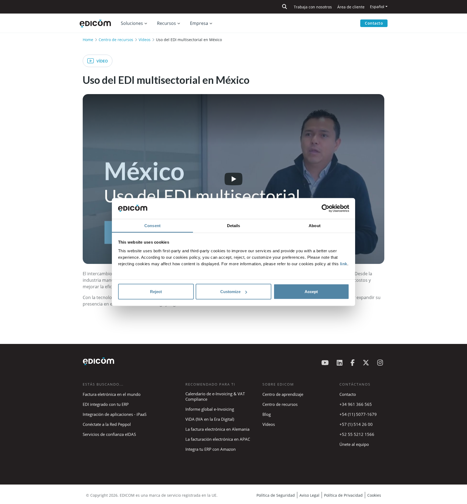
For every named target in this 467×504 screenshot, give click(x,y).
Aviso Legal (309, 495)
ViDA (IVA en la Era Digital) (209, 419)
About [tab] (315, 225)
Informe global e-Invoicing (209, 409)
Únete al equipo (354, 444)
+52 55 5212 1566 (356, 434)
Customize (230, 291)
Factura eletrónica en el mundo (112, 394)
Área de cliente (351, 6)
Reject (156, 291)
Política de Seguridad (275, 495)
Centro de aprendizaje (282, 394)
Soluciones (132, 23)
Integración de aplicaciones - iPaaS (114, 414)
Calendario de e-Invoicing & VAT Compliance (215, 396)
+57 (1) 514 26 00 (356, 424)
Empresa (199, 23)
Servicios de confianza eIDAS (109, 434)
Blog (266, 414)
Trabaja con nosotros (313, 6)
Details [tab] (233, 225)
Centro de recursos (116, 39)
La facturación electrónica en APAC (217, 439)
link (343, 263)
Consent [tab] (152, 225)
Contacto (374, 23)
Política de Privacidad (343, 495)
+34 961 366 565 (355, 404)
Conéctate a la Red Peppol (107, 424)
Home (88, 39)
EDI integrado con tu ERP (106, 404)
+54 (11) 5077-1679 (358, 414)
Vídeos (145, 39)
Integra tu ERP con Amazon (210, 449)
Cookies (374, 495)
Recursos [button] (166, 23)
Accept (311, 291)
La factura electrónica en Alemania (217, 429)
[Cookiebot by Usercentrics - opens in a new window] (325, 208)
